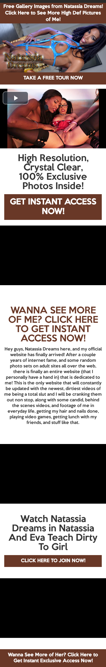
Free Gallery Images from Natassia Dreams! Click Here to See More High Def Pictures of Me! (53, 13)
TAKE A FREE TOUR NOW (53, 78)
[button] (15, 98)
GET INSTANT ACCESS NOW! (53, 207)
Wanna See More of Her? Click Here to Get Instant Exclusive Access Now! (53, 658)
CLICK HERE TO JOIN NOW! (53, 561)
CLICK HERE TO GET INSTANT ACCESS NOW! (57, 329)
